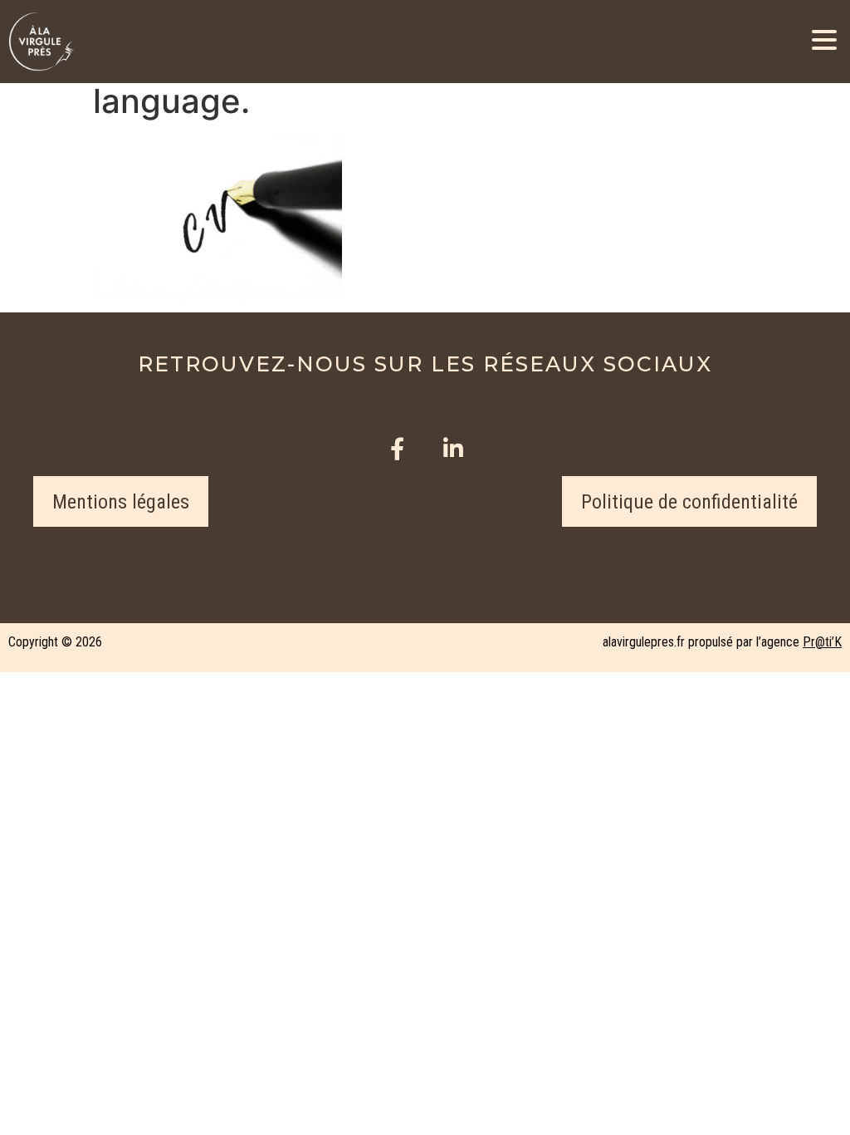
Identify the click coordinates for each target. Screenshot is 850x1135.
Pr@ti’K (822, 642)
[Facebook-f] (397, 448)
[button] (120, 501)
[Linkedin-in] (453, 448)
